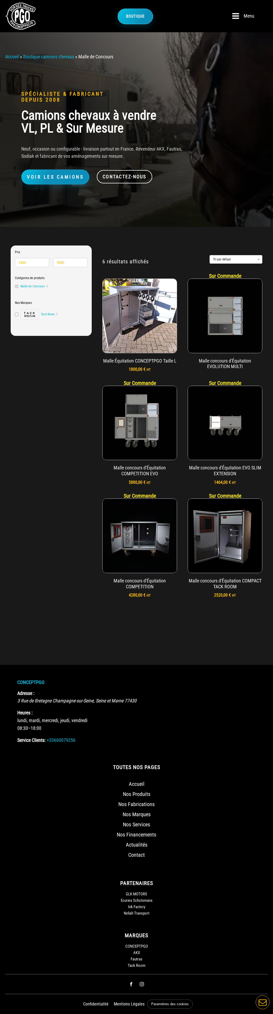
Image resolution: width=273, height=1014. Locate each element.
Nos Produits (136, 794)
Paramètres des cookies (170, 1004)
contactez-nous (124, 176)
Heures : (25, 712)
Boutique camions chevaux (48, 56)
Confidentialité (96, 1004)
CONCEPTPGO (31, 682)
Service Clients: (31, 740)
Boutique (135, 16)
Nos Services (136, 824)
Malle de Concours (33, 286)
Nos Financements (136, 834)
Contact (136, 855)
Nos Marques (137, 814)
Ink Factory (136, 906)
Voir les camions (55, 177)
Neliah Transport (136, 913)
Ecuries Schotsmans (136, 900)
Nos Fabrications (136, 804)
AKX (136, 952)
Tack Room (136, 965)
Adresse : (25, 693)
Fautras (136, 959)
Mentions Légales (129, 1004)
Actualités (136, 845)
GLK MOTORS (136, 894)
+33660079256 (61, 740)
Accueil (12, 56)
